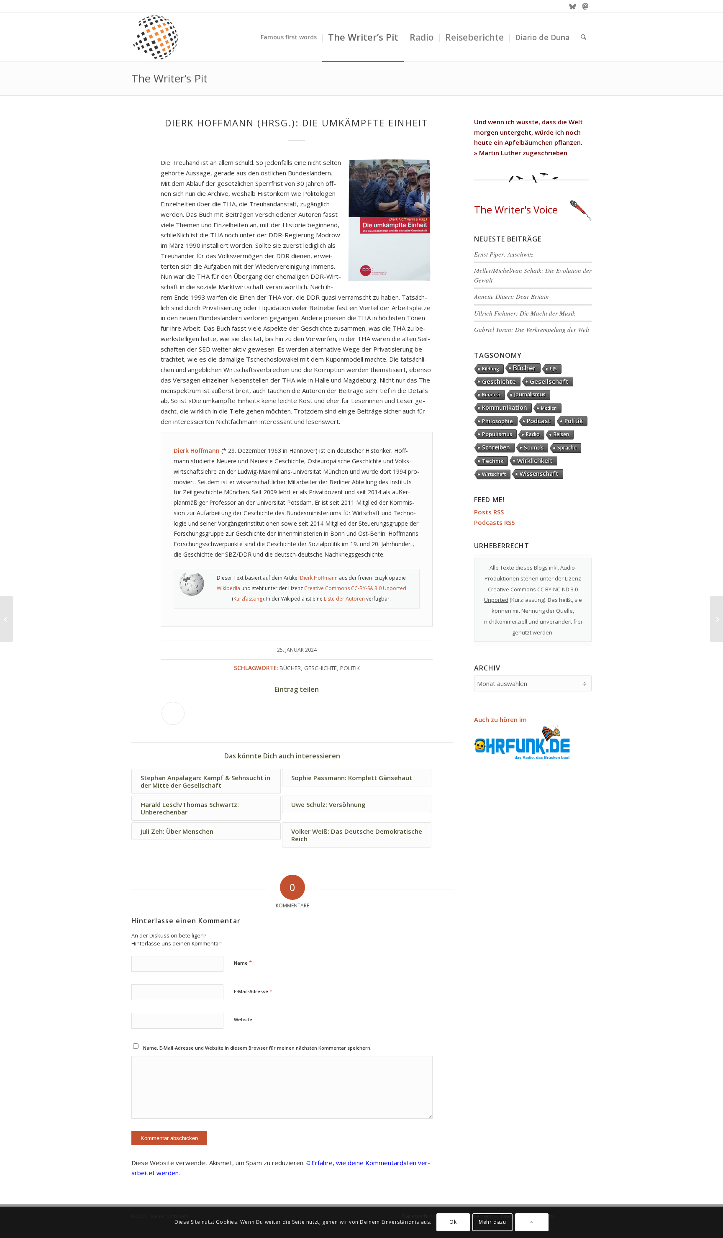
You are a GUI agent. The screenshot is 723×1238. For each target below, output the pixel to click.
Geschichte (320, 668)
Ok (452, 1221)
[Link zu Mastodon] (585, 6)
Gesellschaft (549, 381)
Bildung (490, 369)
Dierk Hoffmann (319, 577)
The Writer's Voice (516, 209)
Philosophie (497, 421)
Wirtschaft (494, 474)
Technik (492, 461)
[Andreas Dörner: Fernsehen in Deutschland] (6, 619)
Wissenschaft (539, 474)
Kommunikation (504, 407)
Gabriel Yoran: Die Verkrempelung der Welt (531, 329)
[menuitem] (288, 37)
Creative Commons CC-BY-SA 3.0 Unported (355, 588)
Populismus (497, 434)
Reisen (561, 434)
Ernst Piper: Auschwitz (503, 254)
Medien (549, 408)
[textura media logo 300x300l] (155, 37)
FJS (553, 368)
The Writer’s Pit (169, 78)
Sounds (534, 447)
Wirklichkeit (535, 460)
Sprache (567, 447)
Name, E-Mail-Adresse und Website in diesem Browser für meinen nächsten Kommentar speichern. (257, 1048)
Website (243, 1019)
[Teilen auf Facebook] (173, 713)
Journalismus (530, 394)
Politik (350, 668)
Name (243, 962)
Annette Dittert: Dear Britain (511, 296)
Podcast (539, 421)
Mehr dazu (492, 1221)
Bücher (290, 668)
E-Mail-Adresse (253, 991)
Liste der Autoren (344, 598)
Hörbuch (491, 395)
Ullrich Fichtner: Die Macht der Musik (524, 313)
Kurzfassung (247, 598)
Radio (533, 434)
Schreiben (496, 447)
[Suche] (583, 37)
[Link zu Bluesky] (573, 6)
